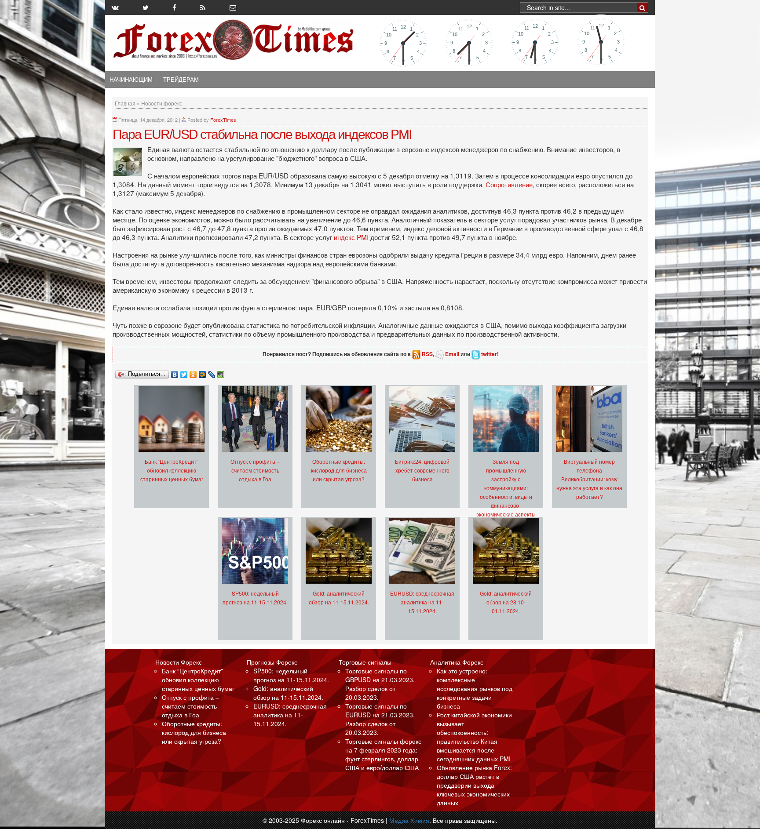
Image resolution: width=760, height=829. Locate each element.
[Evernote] (221, 372)
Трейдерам (181, 80)
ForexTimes (223, 119)
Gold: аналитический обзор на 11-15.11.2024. (288, 693)
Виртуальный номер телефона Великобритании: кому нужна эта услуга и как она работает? (589, 479)
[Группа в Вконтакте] (115, 7)
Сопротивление (509, 184)
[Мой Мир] (202, 372)
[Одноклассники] (193, 372)
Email (452, 354)
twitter (489, 354)
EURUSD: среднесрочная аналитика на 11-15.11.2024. (422, 601)
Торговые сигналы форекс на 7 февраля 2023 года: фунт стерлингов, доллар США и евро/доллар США (383, 754)
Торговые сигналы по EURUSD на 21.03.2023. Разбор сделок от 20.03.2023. (380, 719)
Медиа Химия (409, 820)
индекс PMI (352, 237)
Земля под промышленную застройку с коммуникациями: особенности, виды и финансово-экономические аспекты (506, 488)
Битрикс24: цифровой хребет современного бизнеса (422, 470)
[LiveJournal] (211, 372)
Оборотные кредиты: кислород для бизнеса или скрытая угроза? (339, 470)
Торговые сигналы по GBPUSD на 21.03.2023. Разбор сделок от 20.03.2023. (380, 684)
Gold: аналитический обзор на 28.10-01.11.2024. (506, 601)
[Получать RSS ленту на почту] (233, 7)
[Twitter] (184, 372)
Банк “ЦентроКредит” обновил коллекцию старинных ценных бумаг (171, 470)
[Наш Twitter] (145, 7)
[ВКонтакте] (174, 372)
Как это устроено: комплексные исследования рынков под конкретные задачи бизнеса (474, 688)
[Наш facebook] (174, 7)
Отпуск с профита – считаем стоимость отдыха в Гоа (255, 470)
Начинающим (131, 80)
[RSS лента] (202, 7)
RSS (427, 354)
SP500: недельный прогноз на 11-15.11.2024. (291, 675)
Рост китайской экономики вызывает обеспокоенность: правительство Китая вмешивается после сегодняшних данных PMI (474, 736)
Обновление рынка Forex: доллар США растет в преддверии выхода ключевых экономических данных (474, 785)
